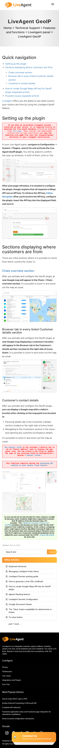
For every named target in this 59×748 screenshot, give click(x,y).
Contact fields (33, 455)
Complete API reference (11, 707)
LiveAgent (7, 100)
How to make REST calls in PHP (14, 699)
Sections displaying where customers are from (29, 67)
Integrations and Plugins (11, 680)
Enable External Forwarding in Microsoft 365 (19, 703)
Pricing (5, 667)
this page (16, 131)
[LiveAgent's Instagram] (5, 734)
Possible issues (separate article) (22, 95)
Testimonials (7, 672)
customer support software (33, 646)
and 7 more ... (15, 624)
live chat (11, 649)
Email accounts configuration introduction (18, 719)
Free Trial (6, 684)
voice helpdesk (38, 649)
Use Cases (6, 676)
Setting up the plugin (15, 63)
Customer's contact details (21, 83)
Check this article (47, 535)
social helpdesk (22, 649)
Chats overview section (20, 72)
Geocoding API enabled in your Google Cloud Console (32, 464)
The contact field (12, 447)
